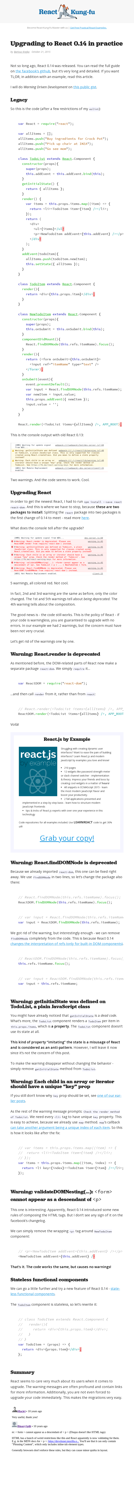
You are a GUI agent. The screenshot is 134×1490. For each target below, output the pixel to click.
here (85, 517)
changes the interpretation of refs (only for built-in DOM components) (66, 943)
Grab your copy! (67, 838)
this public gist (84, 87)
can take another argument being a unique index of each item (60, 1127)
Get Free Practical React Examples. (88, 27)
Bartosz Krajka (21, 51)
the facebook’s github (33, 71)
